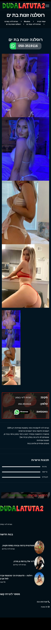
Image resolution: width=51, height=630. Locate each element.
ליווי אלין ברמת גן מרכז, (23, 561)
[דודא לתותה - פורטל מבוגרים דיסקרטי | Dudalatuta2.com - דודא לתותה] (23, 5)
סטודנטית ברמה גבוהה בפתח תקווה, (18, 545)
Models (27, 21)
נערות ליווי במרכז (11, 21)
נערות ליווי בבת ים (33, 24)
